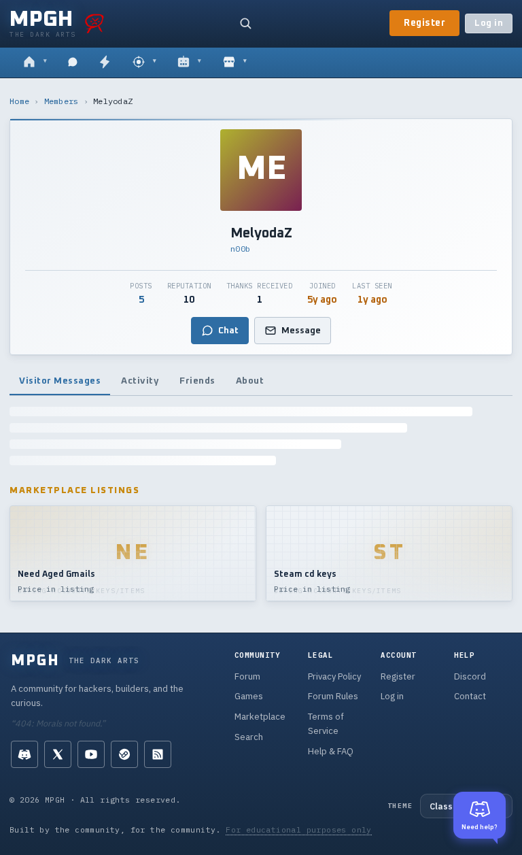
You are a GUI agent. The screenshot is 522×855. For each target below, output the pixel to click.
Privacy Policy (334, 676)
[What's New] (104, 63)
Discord (470, 676)
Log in (488, 23)
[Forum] (35, 63)
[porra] (94, 23)
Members (61, 101)
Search (248, 737)
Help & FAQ (330, 751)
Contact (470, 696)
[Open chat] (72, 63)
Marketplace (259, 716)
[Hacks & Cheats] (144, 63)
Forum (247, 676)
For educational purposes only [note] (299, 829)
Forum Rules (333, 696)
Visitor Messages (60, 381)
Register (424, 23)
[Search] (245, 23)
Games (248, 696)
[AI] (189, 63)
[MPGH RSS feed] (157, 754)
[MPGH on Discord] (24, 754)
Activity (140, 381)
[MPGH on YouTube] (91, 754)
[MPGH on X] (57, 754)
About (250, 381)
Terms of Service (326, 724)
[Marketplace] (234, 63)
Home (19, 101)
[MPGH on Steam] (124, 754)
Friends (197, 381)
